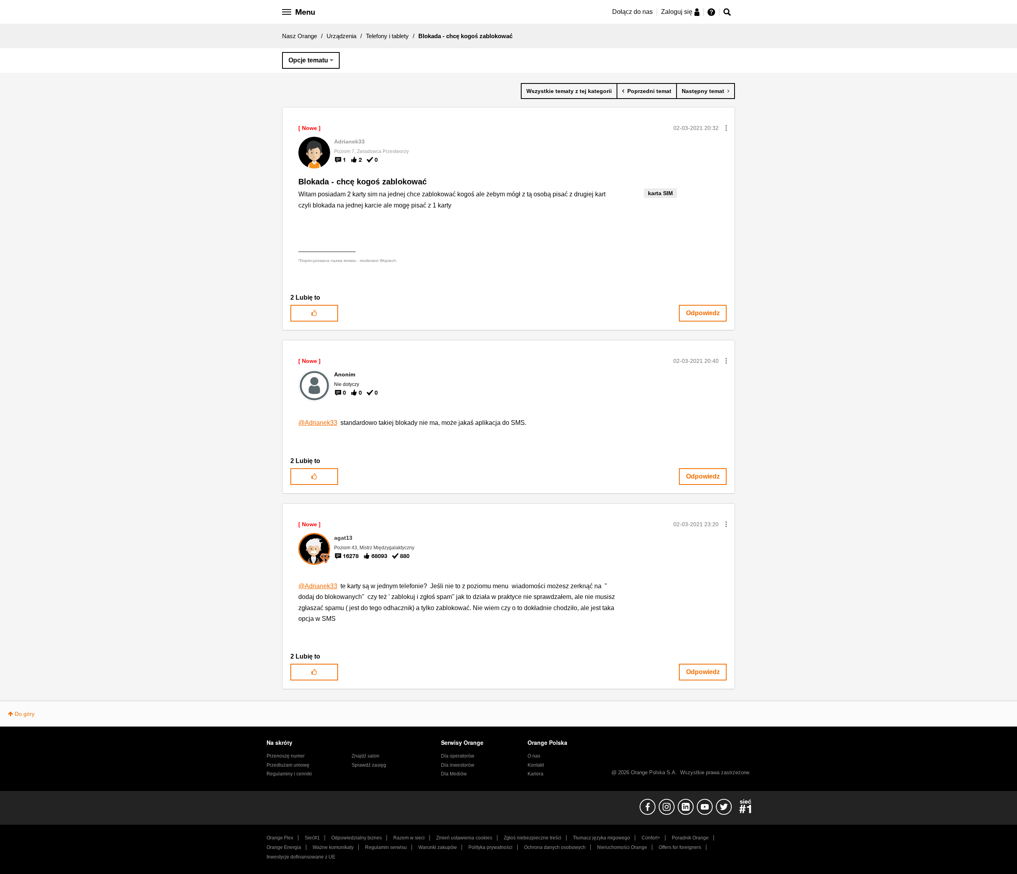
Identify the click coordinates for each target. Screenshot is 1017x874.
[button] (726, 128)
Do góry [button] (25, 714)
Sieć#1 (312, 838)
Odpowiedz (703, 313)
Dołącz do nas (632, 11)
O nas (534, 756)
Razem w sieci (409, 838)
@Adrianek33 (317, 422)
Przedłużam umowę (288, 765)
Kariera (535, 774)
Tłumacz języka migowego (601, 838)
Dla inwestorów (457, 765)
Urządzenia (341, 36)
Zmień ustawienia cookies (464, 838)
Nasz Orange (299, 36)
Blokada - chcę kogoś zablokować (362, 181)
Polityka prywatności (490, 847)
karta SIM (660, 193)
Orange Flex (280, 838)
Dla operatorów (457, 756)
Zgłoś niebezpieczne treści (532, 838)
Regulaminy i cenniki (289, 774)
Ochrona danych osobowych (555, 847)
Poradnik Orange (690, 838)
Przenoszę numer (286, 756)
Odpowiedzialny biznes (356, 838)
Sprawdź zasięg (369, 765)
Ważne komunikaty (333, 847)
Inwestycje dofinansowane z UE (301, 857)
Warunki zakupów (437, 847)
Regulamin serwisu (386, 847)
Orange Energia (284, 847)
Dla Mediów (454, 774)
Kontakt (536, 765)
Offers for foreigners (680, 847)
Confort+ (651, 838)
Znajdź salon (365, 756)
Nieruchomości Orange (622, 847)
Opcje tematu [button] (308, 60)
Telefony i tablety (387, 36)
